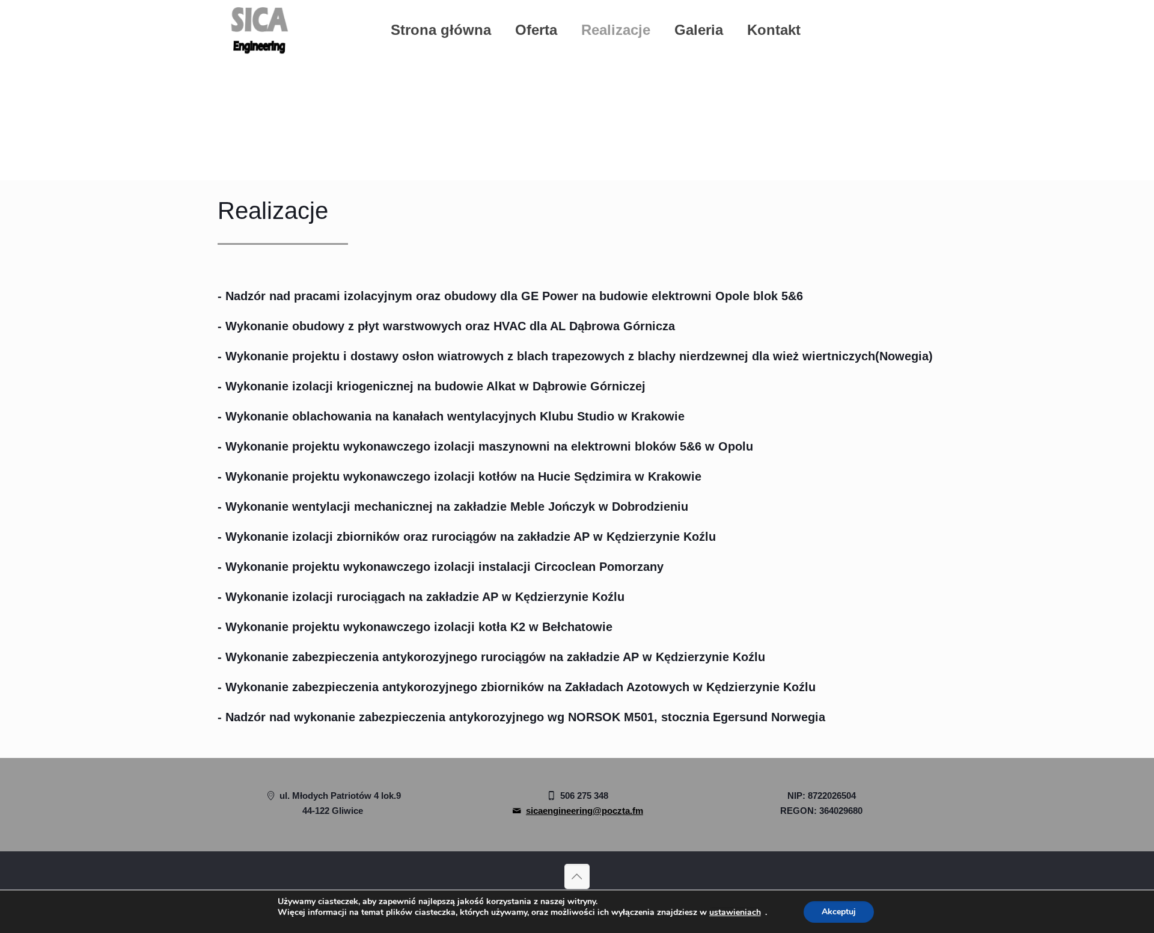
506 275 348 (583, 795)
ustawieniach (735, 912)
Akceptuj (839, 911)
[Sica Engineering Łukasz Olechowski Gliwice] (259, 30)
